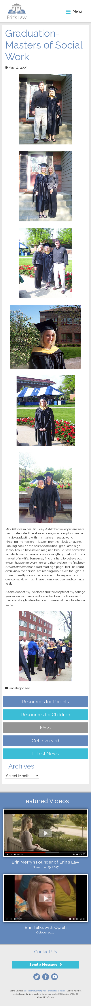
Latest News (45, 753)
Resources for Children (45, 714)
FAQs (45, 727)
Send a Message (43, 965)
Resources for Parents (45, 701)
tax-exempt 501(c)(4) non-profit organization (45, 991)
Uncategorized (19, 688)
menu (77, 11)
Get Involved (45, 740)
